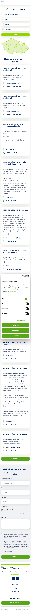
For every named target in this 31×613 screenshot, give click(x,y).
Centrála (8, 29)
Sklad (7, 24)
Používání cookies (23, 572)
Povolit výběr (15, 330)
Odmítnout (16, 335)
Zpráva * (4, 517)
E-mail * (4, 488)
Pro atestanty (15, 598)
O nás (15, 588)
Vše (15, 34)
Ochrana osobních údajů (10, 572)
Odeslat (14, 556)
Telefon (3, 497)
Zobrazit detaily (21, 320)
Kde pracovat (15, 591)
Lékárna (7, 19)
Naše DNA (15, 584)
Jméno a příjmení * (7, 478)
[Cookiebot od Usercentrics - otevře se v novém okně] (22, 276)
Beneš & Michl (25, 609)
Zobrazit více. (15, 537)
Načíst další (15, 458)
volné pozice (14, 602)
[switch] (27, 304)
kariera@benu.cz (15, 574)
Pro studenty (15, 595)
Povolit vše (15, 325)
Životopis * (5, 506)
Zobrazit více (12, 291)
